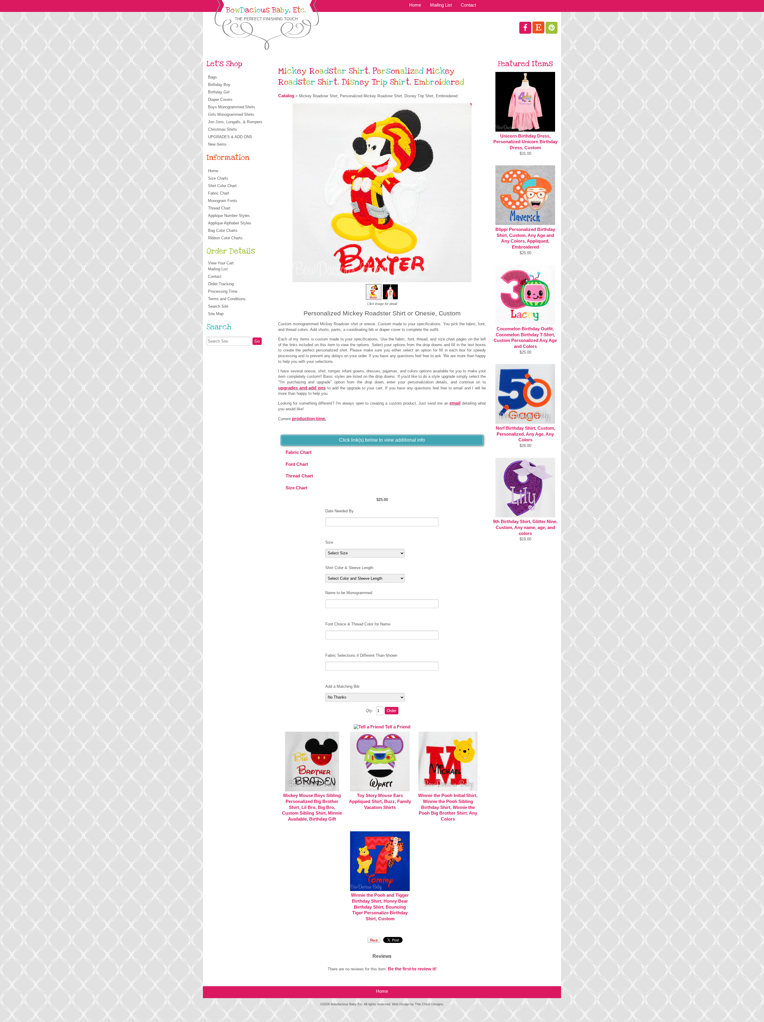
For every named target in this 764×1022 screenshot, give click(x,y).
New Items (217, 144)
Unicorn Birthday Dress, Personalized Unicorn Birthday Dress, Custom (525, 142)
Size (329, 542)
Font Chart (297, 464)
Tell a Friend (397, 727)
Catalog (286, 95)
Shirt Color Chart (222, 186)
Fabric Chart (218, 193)
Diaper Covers (220, 99)
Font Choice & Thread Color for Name (357, 624)
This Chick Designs (429, 1004)
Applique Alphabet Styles (229, 223)
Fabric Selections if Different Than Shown (361, 655)
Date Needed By (339, 511)
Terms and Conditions (227, 299)
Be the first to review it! (412, 968)
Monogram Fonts (222, 200)
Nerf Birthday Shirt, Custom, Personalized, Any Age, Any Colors (525, 434)
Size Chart (296, 487)
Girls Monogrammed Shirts (231, 114)
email (454, 403)
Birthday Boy (219, 84)
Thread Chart (219, 208)
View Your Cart (221, 263)
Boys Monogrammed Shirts (231, 107)
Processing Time (222, 291)
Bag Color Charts (223, 230)
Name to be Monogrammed (348, 593)
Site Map (216, 314)
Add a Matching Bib (342, 686)
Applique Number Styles (229, 215)
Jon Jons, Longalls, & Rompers (235, 122)
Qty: (369, 710)
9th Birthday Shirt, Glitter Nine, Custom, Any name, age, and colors (525, 527)
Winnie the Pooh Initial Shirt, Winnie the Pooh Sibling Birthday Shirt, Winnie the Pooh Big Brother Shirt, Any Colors (448, 807)
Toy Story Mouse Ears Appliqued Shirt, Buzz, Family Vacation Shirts (380, 801)
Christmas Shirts (222, 129)
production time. (309, 418)
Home (415, 5)
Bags (212, 77)
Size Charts (218, 178)
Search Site (218, 306)
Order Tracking (221, 284)
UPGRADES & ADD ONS (230, 137)
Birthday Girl (218, 92)
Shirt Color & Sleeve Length (349, 567)
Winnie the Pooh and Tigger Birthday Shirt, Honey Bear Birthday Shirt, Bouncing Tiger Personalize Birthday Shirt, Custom (380, 907)
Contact (468, 5)
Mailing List (441, 5)
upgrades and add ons (302, 388)
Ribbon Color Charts (225, 238)
